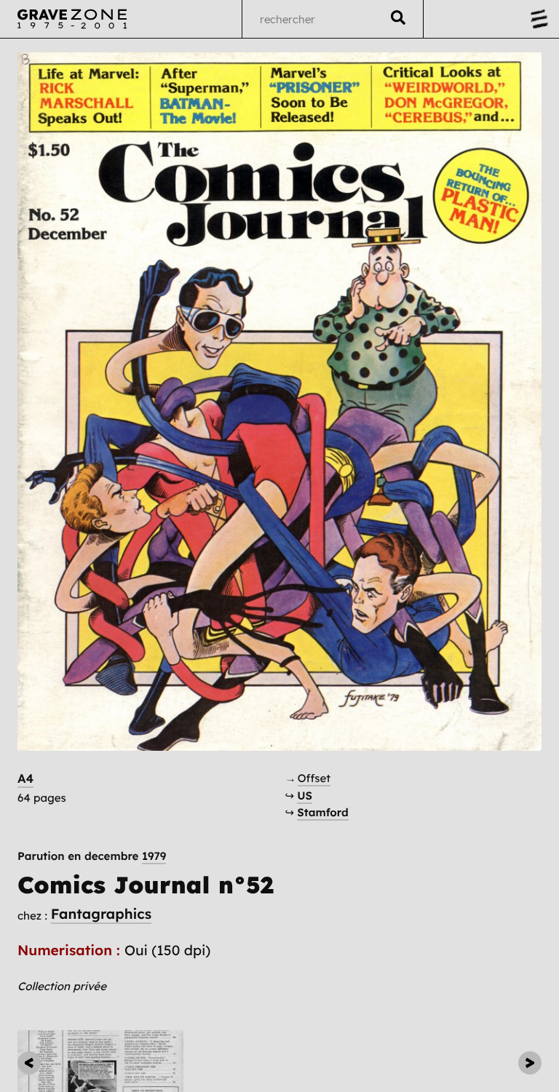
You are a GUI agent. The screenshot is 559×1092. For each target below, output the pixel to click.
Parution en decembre (91, 856)
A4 (25, 778)
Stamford (322, 812)
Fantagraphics (101, 913)
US (304, 795)
